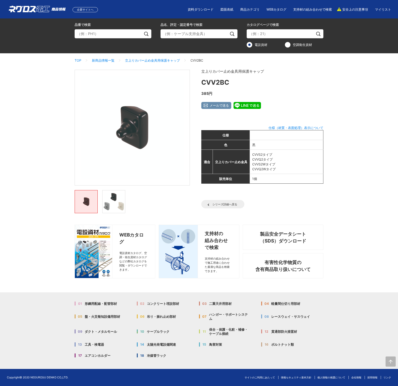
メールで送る (219, 105)
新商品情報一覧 (103, 60)
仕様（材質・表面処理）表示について (296, 128)
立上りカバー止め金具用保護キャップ (152, 60)
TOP (78, 60)
